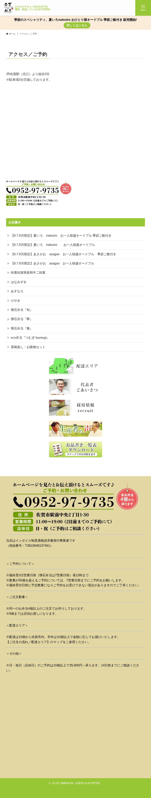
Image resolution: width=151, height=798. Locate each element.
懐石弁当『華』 (22, 319)
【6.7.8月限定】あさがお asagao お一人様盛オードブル (52, 263)
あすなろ (17, 291)
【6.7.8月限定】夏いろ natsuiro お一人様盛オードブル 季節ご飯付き (61, 235)
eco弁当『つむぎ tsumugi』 (30, 337)
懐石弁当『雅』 (22, 328)
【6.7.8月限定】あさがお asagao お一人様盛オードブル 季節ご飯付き (63, 254)
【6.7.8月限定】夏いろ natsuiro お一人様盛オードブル (53, 244)
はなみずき (19, 282)
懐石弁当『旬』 (22, 309)
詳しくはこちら (77, 25)
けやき (15, 300)
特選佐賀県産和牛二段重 (28, 272)
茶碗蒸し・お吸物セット (28, 347)
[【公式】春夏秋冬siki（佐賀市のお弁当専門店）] (27, 8)
